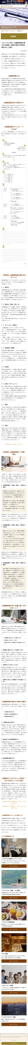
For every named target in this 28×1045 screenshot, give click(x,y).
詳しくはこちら (13, 866)
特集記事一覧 (19, 30)
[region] (14, 1039)
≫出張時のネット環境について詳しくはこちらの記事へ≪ (14, 807)
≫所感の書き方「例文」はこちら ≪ (14, 444)
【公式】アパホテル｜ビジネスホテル (8, 30)
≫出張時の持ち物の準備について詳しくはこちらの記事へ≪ (14, 802)
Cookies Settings (14, 1040)
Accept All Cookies (14, 1043)
